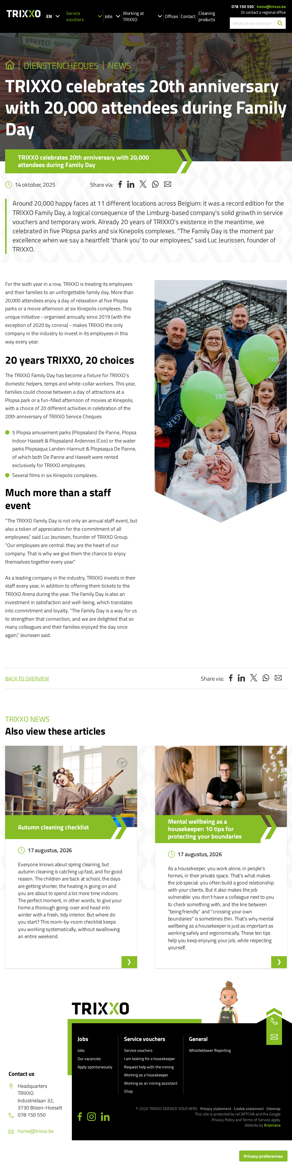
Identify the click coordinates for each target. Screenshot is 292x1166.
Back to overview (27, 678)
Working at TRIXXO (133, 16)
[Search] (280, 23)
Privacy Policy (223, 1120)
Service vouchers (75, 16)
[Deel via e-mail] (167, 185)
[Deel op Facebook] (120, 185)
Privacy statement (215, 1108)
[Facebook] (80, 1116)
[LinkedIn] (105, 1116)
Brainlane (272, 1125)
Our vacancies (89, 1059)
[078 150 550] (274, 1021)
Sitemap (273, 1108)
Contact (188, 16)
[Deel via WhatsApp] (155, 185)
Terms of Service (256, 1120)
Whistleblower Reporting (210, 1050)
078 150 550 (243, 6)
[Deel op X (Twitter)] (143, 185)
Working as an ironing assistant (150, 1083)
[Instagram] (91, 1116)
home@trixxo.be (271, 6)
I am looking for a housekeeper (149, 1059)
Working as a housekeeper (146, 1075)
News (119, 65)
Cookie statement (249, 1108)
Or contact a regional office (263, 12)
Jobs (108, 16)
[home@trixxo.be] (274, 1037)
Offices (171, 16)
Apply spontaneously (95, 1067)
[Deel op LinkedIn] (130, 185)
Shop (128, 1091)
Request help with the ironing (149, 1067)
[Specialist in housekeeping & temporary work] (10, 65)
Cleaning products (206, 16)
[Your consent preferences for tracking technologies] (263, 1156)
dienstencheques (61, 65)
